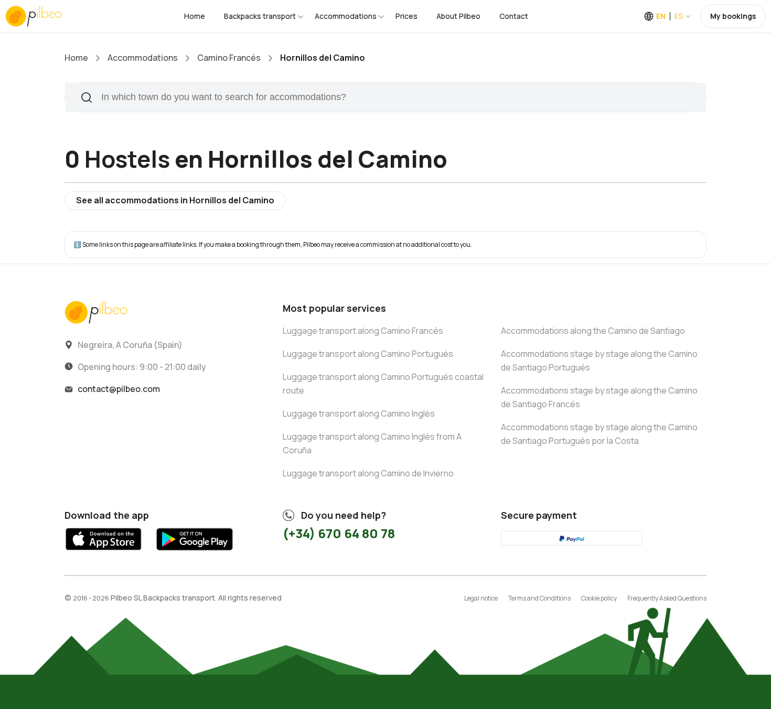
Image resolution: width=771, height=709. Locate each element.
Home (194, 16)
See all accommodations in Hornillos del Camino (175, 200)
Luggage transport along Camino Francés (363, 330)
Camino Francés (229, 57)
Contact (513, 16)
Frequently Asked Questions (666, 598)
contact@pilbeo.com (119, 389)
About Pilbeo (458, 16)
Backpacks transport (260, 16)
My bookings (733, 16)
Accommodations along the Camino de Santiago (593, 330)
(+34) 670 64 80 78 (339, 533)
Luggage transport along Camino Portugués (368, 353)
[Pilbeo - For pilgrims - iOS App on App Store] (104, 553)
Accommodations (346, 16)
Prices (406, 16)
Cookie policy (599, 598)
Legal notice (481, 598)
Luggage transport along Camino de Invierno (368, 473)
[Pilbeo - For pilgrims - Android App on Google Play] (194, 553)
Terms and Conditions (539, 598)
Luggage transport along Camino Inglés (359, 413)
